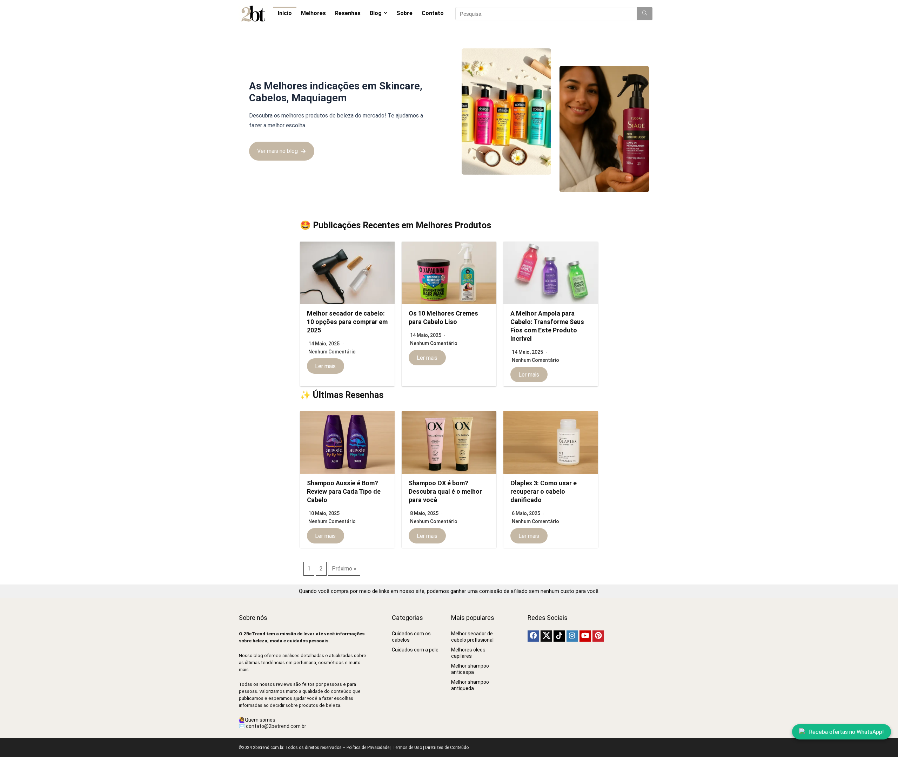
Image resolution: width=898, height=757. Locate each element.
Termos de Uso (407, 747)
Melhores (313, 13)
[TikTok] (559, 636)
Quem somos (260, 720)
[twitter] (546, 636)
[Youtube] (585, 636)
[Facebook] (533, 636)
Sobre (404, 13)
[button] (281, 151)
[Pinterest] (598, 636)
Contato (433, 13)
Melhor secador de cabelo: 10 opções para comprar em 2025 (347, 322)
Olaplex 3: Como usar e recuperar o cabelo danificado (543, 491)
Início (285, 13)
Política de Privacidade (368, 747)
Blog (376, 13)
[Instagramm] (572, 636)
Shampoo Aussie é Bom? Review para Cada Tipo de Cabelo (344, 491)
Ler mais (325, 366)
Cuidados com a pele (415, 650)
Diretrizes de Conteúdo (447, 747)
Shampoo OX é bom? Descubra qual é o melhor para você (445, 491)
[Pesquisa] (644, 13)
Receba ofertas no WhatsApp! (846, 732)
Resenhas (348, 13)
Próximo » (344, 568)
